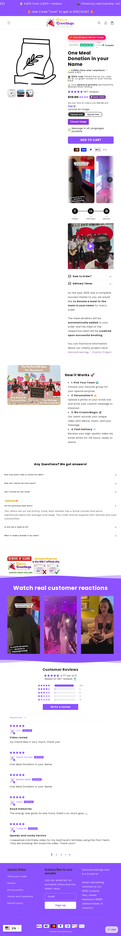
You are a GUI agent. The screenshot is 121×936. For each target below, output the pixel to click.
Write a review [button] (60, 707)
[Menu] (9, 23)
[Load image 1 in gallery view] (11, 93)
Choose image (78, 121)
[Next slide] (110, 625)
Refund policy (15, 903)
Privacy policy (15, 889)
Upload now (77, 114)
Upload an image (79, 109)
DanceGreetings (64, 931)
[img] (17, 726)
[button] (99, 23)
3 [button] (61, 854)
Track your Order (17, 876)
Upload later (93, 114)
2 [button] (56, 854)
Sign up (60, 905)
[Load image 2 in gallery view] (20, 93)
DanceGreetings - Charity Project (90, 352)
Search (11, 883)
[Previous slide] (11, 625)
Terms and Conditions (20, 896)
